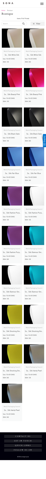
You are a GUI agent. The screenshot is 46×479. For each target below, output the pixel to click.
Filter (38, 24)
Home (3, 10)
